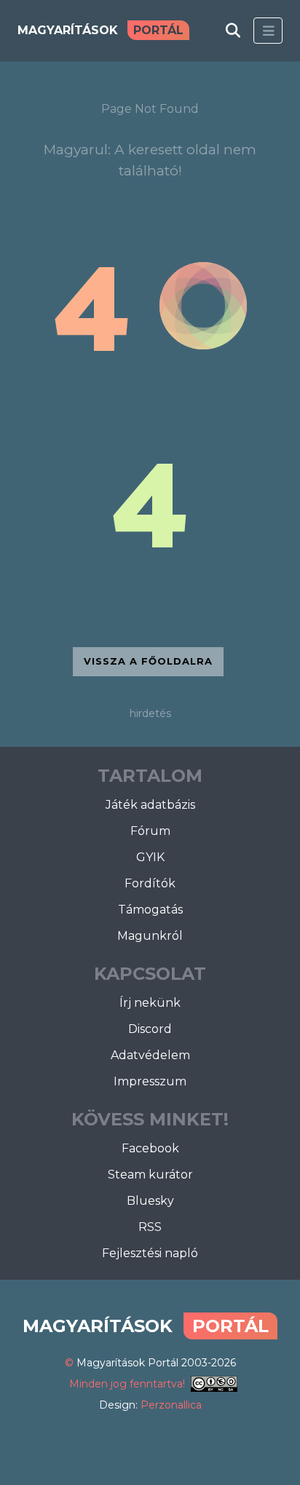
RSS (150, 1227)
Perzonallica (171, 1404)
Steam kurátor (150, 1174)
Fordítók (150, 883)
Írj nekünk (150, 1003)
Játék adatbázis (150, 805)
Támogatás (150, 909)
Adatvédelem (150, 1055)
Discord (150, 1029)
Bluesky (150, 1201)
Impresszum (150, 1081)
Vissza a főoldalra (148, 661)
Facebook (150, 1148)
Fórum (150, 831)
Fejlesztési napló (150, 1253)
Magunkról (150, 936)
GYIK (150, 857)
